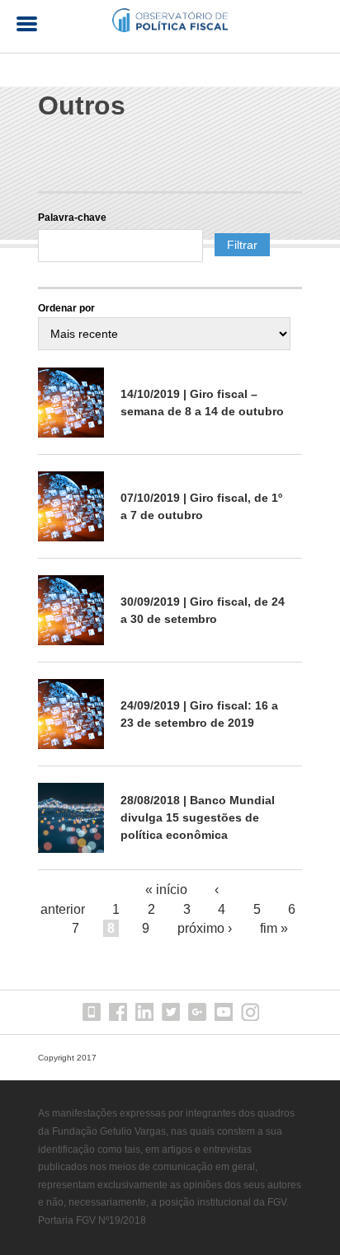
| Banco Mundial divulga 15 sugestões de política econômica (197, 817)
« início (166, 890)
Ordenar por (66, 308)
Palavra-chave (72, 217)
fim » (274, 928)
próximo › (204, 928)
